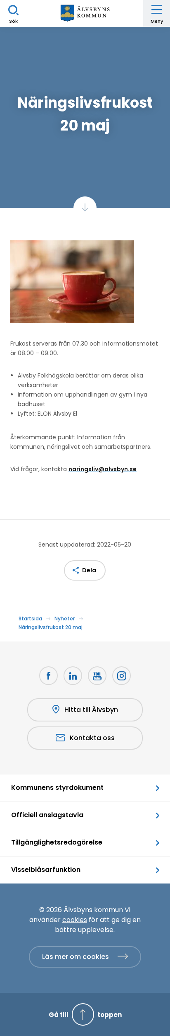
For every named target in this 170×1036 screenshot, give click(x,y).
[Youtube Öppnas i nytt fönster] (97, 675)
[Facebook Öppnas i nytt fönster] (48, 675)
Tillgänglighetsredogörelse (56, 842)
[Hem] (85, 13)
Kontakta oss (92, 738)
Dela (89, 570)
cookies (74, 920)
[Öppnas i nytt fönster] (121, 675)
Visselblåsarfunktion (45, 869)
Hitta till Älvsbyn (91, 709)
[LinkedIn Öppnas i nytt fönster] (73, 675)
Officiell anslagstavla (47, 815)
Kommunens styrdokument (57, 787)
